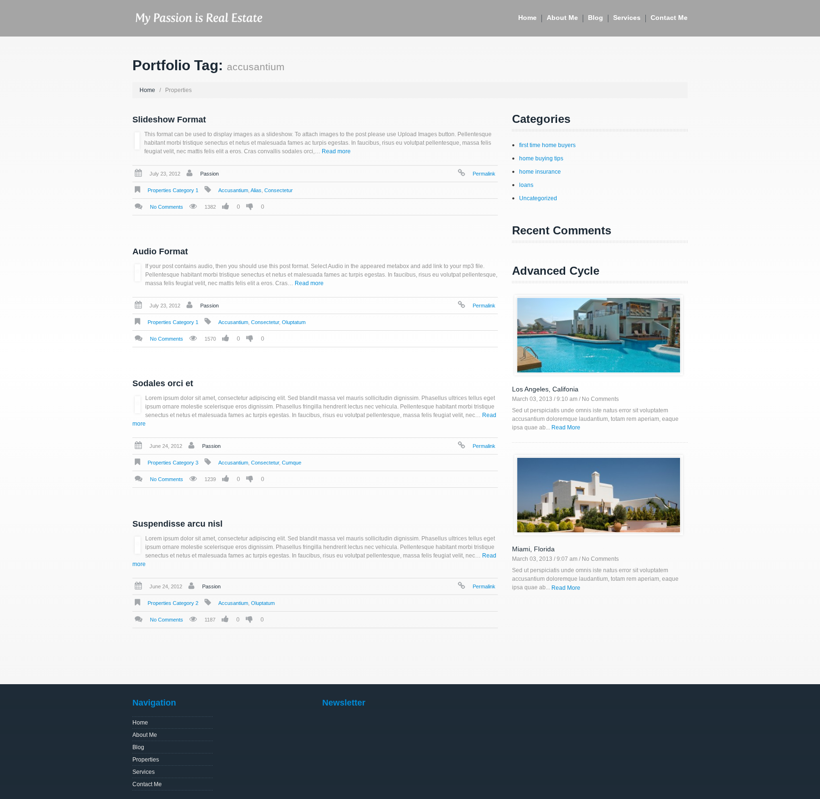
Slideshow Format (169, 119)
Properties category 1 (173, 190)
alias (256, 190)
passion (209, 174)
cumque (291, 462)
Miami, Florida (533, 549)
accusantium (233, 190)
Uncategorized (538, 198)
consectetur (278, 190)
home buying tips (541, 158)
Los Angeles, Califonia (545, 389)
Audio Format (160, 251)
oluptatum (294, 322)
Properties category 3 (173, 462)
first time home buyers (547, 145)
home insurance (540, 171)
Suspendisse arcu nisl (177, 524)
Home (527, 17)
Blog (595, 17)
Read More (565, 427)
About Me (562, 17)
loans (526, 185)
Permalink (484, 174)
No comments (166, 207)
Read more (336, 151)
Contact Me (669, 17)
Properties (145, 759)
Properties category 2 (173, 603)
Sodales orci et (162, 383)
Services (627, 17)
